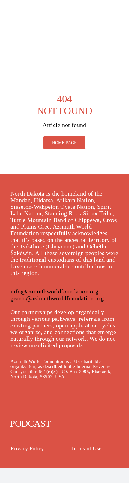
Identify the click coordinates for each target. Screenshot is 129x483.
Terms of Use (86, 448)
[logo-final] (30, 9)
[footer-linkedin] (55, 396)
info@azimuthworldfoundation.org (54, 291)
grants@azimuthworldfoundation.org (57, 298)
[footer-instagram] (28, 396)
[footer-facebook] (15, 396)
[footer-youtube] (41, 396)
